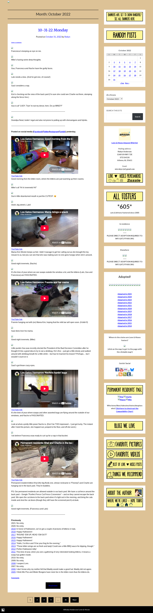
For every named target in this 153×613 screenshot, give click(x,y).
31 (114, 80)
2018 (13, 532)
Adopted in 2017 (125, 317)
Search (137, 117)
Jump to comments (16, 42)
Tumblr (62, 132)
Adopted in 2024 (125, 297)
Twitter (46, 132)
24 (114, 75)
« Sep (122, 83)
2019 (13, 529)
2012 (13, 549)
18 (119, 71)
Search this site (114, 110)
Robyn (67, 36)
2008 (13, 563)
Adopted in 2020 (125, 308)
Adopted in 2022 (125, 303)
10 (114, 67)
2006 (13, 569)
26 (125, 75)
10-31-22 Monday (53, 30)
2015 (13, 540)
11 (119, 67)
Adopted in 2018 (125, 314)
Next (75, 600)
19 (125, 71)
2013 (13, 546)
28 (135, 75)
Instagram (54, 132)
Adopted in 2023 (125, 300)
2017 (13, 535)
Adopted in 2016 (125, 320)
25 (119, 75)
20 (130, 71)
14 (135, 67)
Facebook (38, 132)
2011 (13, 552)
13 (130, 67)
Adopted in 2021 (125, 305)
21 (66, 600)
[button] (3, 610)
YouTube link (16, 176)
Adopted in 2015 (125, 323)
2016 (13, 538)
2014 (13, 543)
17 (114, 71)
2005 (13, 572)
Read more (53, 585)
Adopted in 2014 (125, 326)
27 (130, 75)
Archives (111, 94)
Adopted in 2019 (125, 311)
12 (125, 67)
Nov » (127, 83)
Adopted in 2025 (125, 294)
